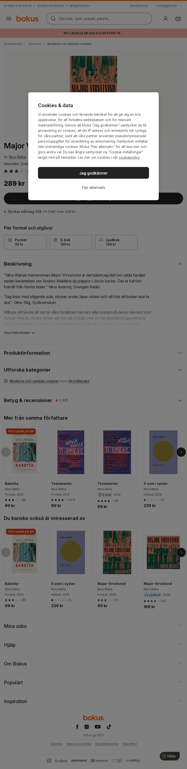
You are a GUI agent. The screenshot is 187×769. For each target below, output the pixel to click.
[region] (93, 146)
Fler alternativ (93, 187)
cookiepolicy (129, 157)
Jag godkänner (93, 173)
